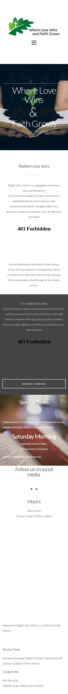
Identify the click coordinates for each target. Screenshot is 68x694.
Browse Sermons (34, 383)
